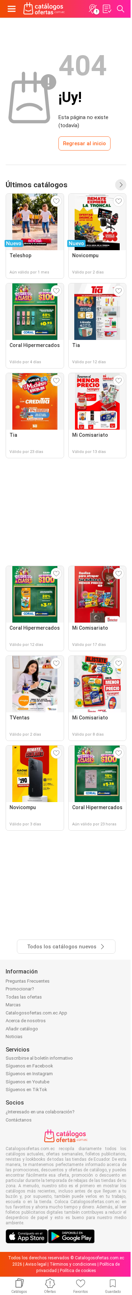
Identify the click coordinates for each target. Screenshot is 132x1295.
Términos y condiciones (73, 1264)
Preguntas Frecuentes (28, 981)
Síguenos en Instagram (29, 1073)
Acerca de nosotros (26, 1020)
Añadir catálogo (22, 1028)
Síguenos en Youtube (27, 1081)
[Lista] (106, 8)
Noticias (14, 1036)
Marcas (13, 1004)
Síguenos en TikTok (26, 1089)
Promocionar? (20, 988)
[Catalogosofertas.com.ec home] (44, 9)
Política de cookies (78, 1270)
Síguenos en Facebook (29, 1066)
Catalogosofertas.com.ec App (36, 1013)
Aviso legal (35, 1264)
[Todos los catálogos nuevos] (120, 184)
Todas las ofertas (24, 997)
